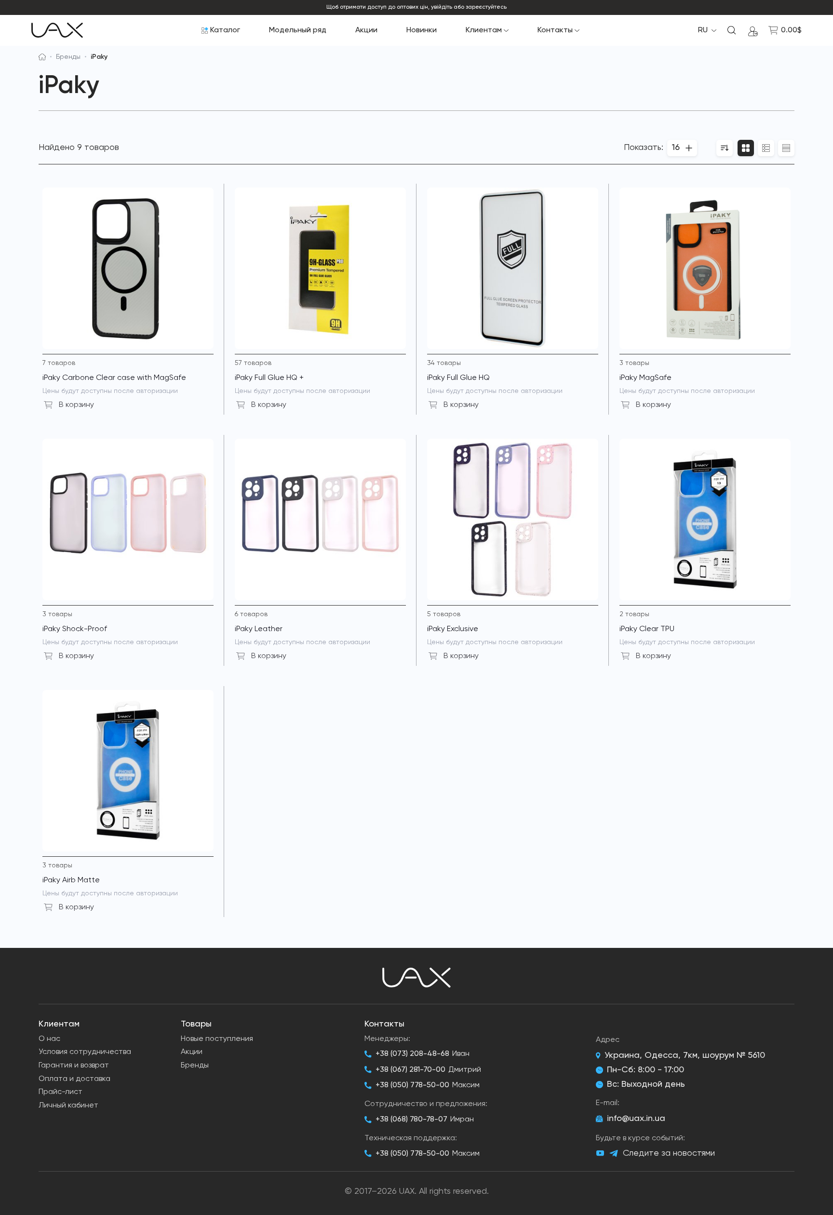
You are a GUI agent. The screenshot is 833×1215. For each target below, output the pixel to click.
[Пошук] (732, 30)
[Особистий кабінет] (753, 30)
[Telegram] (613, 1153)
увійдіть (441, 7)
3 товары (634, 363)
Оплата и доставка (74, 1079)
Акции (366, 30)
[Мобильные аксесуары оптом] (42, 57)
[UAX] (57, 30)
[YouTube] (600, 1153)
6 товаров (251, 614)
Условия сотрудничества (85, 1052)
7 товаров (58, 363)
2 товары (634, 614)
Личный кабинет (68, 1105)
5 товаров (443, 614)
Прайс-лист (60, 1092)
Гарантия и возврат (74, 1065)
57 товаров (253, 363)
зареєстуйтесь (486, 7)
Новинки (421, 30)
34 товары (444, 363)
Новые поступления (217, 1039)
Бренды (68, 57)
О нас (49, 1039)
